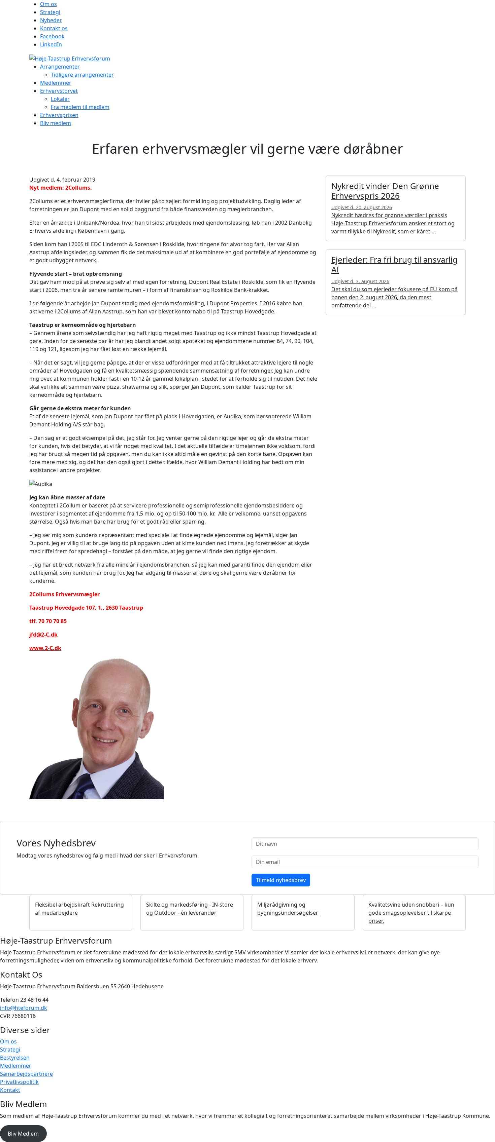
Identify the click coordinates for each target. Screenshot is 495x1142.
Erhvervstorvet (59, 90)
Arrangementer (60, 66)
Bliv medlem (55, 123)
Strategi (50, 12)
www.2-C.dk (45, 648)
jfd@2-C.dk (43, 634)
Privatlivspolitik (19, 1082)
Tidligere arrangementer (82, 74)
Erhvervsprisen (59, 115)
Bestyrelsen (15, 1057)
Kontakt (10, 1090)
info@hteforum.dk (23, 1008)
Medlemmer (55, 82)
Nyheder (51, 20)
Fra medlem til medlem (80, 107)
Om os (48, 4)
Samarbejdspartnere (26, 1073)
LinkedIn (51, 44)
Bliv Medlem (23, 1133)
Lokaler (60, 99)
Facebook (52, 36)
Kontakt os (54, 28)
